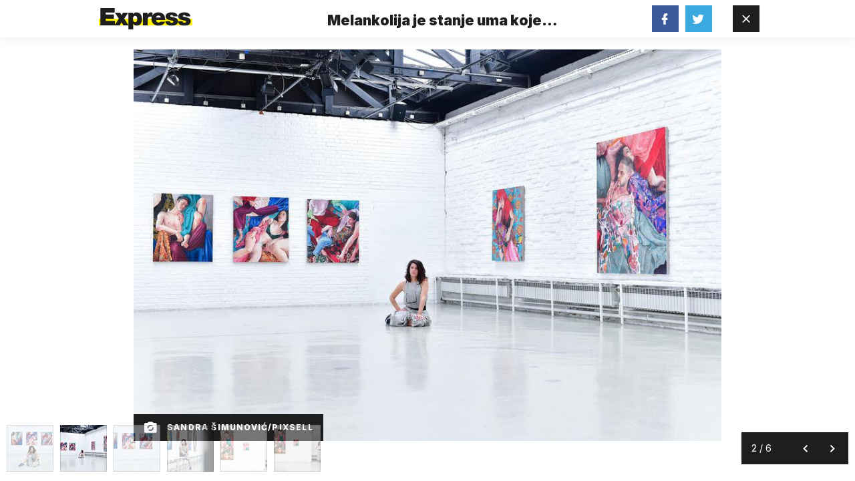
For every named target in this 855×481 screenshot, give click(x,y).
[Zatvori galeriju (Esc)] (746, 18)
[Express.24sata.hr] (145, 14)
